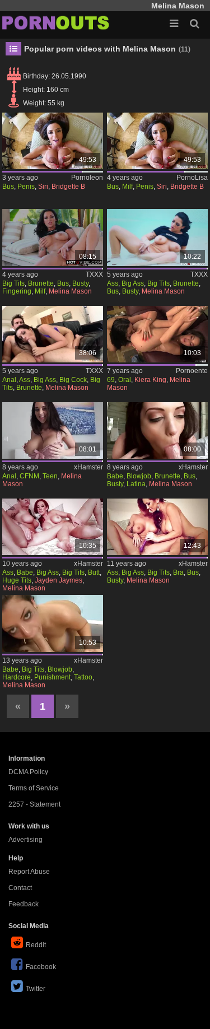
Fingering (16, 291)
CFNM (29, 476)
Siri (43, 186)
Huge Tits (16, 580)
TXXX (94, 274)
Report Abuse (29, 872)
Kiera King (150, 380)
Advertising (25, 840)
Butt (94, 572)
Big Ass (133, 283)
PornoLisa (192, 177)
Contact (20, 888)
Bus (8, 186)
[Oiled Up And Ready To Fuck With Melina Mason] (52, 334)
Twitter (35, 989)
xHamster (88, 467)
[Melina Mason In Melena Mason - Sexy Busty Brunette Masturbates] (52, 237)
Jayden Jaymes (58, 580)
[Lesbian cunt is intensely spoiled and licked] (157, 334)
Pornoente (192, 371)
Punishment (52, 677)
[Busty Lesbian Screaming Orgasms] (157, 527)
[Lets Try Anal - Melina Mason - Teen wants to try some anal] (52, 430)
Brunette (41, 283)
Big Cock (73, 380)
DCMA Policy (28, 772)
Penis (26, 186)
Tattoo (83, 677)
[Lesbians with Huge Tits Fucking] (52, 527)
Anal (9, 380)
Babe (115, 476)
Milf (127, 186)
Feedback (23, 904)
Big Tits (13, 283)
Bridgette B (68, 186)
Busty (80, 283)
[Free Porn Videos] (56, 22)
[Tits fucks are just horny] (52, 141)
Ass (112, 283)
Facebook (41, 967)
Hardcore (16, 677)
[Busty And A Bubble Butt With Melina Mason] (157, 237)
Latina (136, 484)
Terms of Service (33, 788)
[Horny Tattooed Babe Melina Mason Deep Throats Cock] (52, 623)
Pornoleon (87, 177)
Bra (178, 572)
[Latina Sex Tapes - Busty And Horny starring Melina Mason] (157, 430)
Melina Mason (70, 291)
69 (111, 380)
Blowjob (139, 476)
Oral (124, 380)
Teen (50, 476)
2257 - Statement (34, 804)
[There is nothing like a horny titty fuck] (157, 141)
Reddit (36, 945)
